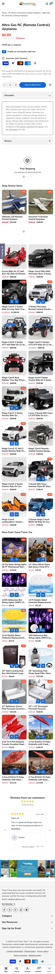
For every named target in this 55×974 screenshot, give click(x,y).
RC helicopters (12, 129)
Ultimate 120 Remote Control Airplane (12, 218)
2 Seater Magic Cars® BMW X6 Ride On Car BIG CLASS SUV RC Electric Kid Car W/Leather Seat (39, 520)
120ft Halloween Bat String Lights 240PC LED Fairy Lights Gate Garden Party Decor (14, 601)
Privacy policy (42, 951)
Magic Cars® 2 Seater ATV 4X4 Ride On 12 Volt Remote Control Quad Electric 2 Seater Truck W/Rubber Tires (14, 343)
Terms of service (20, 955)
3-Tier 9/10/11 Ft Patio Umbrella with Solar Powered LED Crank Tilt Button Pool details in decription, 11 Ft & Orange (13, 778)
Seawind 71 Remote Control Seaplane (38, 218)
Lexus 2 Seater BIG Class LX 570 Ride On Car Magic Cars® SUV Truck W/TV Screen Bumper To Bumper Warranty (41, 414)
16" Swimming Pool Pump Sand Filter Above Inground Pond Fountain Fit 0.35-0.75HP (40, 672)
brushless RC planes (35, 127)
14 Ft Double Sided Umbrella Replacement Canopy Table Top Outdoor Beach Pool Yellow (13, 636)
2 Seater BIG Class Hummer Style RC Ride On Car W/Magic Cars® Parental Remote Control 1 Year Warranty (40, 485)
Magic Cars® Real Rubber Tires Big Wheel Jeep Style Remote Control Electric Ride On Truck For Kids (13, 378)
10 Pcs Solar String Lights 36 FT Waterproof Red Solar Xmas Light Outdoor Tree (14, 565)
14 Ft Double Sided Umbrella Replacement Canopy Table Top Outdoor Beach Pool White (40, 601)
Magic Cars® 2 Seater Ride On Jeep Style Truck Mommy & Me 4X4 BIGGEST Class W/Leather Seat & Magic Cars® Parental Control (14, 308)
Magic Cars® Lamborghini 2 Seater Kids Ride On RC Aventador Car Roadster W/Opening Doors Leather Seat (13, 520)
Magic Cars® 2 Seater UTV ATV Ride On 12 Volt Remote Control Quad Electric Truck (41, 343)
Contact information (15, 951)
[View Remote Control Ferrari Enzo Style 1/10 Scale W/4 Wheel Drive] (41, 838)
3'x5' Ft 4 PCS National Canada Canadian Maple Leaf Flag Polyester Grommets (13, 743)
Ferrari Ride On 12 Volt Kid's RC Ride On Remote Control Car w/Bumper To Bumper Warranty (14, 272)
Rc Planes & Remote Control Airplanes (25, 13)
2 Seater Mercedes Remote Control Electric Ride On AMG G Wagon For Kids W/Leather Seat (40, 308)
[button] (13, 38)
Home (4, 13)
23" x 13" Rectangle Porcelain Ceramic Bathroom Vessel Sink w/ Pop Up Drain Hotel (40, 707)
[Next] (50, 830)
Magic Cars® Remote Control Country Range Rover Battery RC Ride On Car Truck (41, 449)
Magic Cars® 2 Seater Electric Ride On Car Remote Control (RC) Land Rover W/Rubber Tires (12, 485)
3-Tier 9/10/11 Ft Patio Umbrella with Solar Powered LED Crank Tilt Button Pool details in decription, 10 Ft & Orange (40, 778)
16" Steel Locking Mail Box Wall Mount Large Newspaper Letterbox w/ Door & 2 (14, 672)
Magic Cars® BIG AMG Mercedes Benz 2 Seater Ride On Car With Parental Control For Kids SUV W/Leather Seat (40, 272)
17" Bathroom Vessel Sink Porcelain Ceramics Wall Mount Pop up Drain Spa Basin (14, 707)
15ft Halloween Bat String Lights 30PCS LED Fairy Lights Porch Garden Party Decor (41, 636)
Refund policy (30, 951)
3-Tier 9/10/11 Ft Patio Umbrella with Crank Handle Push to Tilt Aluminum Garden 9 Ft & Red (40, 743)
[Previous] (5, 830)
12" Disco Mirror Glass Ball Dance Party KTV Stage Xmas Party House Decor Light (40, 565)
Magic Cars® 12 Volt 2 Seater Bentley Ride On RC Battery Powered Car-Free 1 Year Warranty (14, 449)
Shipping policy (35, 955)
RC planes (21, 127)
